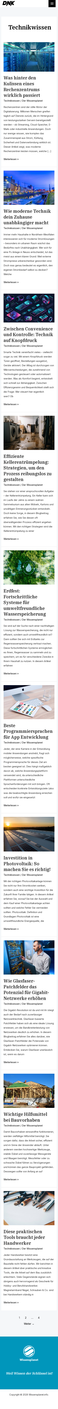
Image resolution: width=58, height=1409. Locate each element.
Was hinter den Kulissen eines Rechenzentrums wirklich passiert (22, 86)
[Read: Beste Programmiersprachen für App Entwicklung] (29, 701)
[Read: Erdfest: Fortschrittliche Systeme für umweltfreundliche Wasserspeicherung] (29, 567)
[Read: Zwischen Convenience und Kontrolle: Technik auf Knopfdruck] (29, 308)
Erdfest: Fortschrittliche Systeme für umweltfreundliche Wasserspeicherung (25, 602)
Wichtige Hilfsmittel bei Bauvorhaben (25, 1117)
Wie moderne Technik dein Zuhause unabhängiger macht (27, 217)
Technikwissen (12, 100)
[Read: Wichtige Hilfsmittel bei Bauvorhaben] (29, 1090)
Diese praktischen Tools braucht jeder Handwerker (24, 1237)
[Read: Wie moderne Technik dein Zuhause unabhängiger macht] (29, 187)
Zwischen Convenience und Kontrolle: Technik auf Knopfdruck (28, 334)
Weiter (29, 1323)
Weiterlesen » (11, 159)
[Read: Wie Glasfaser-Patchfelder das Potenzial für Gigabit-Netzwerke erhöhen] (29, 957)
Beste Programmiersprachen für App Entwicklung (28, 731)
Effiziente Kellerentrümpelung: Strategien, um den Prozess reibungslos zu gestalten (28, 467)
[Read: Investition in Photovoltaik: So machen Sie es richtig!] (29, 834)
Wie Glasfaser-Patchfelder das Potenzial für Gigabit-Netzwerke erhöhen (26, 989)
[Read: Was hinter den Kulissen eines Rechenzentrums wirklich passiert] (29, 56)
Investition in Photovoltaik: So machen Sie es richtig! (27, 863)
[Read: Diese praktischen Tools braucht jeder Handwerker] (29, 1208)
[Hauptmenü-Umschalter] (52, 3)
